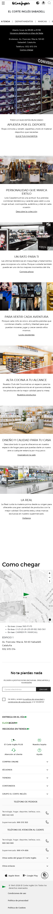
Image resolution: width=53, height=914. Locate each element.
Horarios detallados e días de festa (26, 33)
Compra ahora (26, 271)
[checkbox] (4, 699)
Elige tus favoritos (26, 136)
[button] (3, 2)
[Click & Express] (15, 717)
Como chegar (26, 50)
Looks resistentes (26, 335)
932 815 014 (31, 46)
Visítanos (26, 518)
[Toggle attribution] (50, 620)
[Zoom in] (49, 573)
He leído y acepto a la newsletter (26, 700)
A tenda (5, 21)
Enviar (43, 689)
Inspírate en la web (27, 455)
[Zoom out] (49, 577)
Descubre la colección (26, 211)
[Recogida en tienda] (16, 728)
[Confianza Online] (44, 875)
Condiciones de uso (17, 893)
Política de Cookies (17, 907)
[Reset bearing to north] (49, 581)
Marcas (42, 21)
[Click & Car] (10, 723)
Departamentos (24, 21)
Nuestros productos (26, 395)
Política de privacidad (18, 900)
